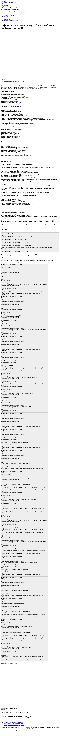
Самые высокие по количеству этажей (13, 722)
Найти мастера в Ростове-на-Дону (9, 78)
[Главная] (3, 1)
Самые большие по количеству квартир (13, 719)
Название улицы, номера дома (9, 11)
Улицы (5, 17)
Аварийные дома (8, 16)
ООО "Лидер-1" (19, 102)
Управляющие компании (10, 15)
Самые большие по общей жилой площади (14, 721)
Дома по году (7, 19)
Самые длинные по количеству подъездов (14, 725)
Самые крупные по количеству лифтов (13, 723)
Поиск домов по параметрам (11, 20)
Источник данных (43, 730)
